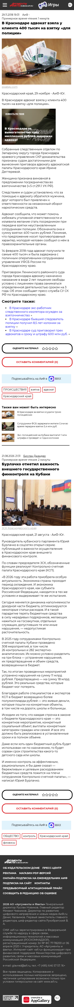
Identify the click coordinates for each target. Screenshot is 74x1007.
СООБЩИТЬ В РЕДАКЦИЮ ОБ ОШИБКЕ (30, 893)
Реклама (9, 873)
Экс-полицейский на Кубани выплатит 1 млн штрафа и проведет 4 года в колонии (42, 436)
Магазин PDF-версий (35, 873)
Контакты (42, 883)
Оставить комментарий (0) (37, 362)
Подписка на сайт (17, 883)
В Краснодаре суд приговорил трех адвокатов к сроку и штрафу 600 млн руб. (36, 332)
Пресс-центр (51, 868)
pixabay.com (10, 87)
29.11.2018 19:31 (10, 14)
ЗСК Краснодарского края (19, 528)
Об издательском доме (21, 868)
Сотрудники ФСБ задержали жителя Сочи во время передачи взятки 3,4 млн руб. (42, 425)
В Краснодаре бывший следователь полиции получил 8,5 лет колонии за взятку (34, 322)
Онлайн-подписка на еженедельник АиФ (35, 878)
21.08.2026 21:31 (11, 456)
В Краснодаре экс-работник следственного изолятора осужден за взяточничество (33, 311)
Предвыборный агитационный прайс (32, 888)
